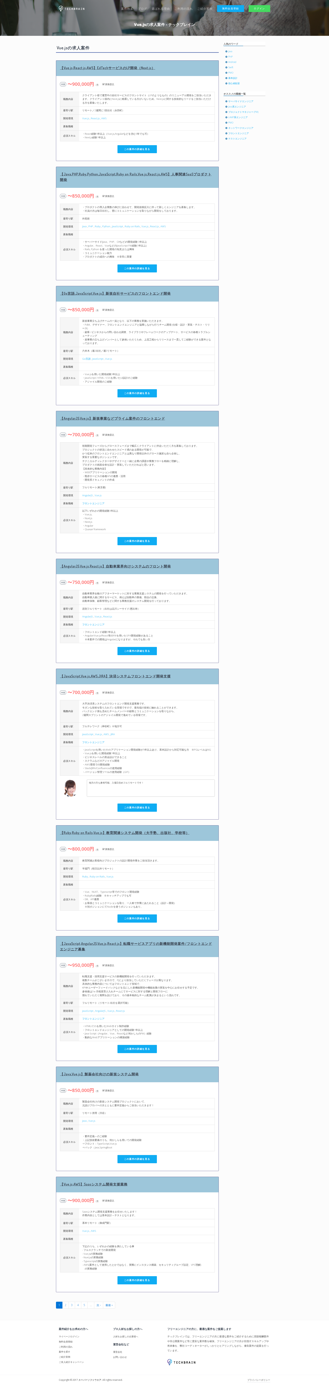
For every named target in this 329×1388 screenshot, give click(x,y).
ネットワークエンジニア (240, 128)
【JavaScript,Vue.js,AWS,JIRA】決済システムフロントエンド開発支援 (115, 676)
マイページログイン (69, 1336)
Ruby (98, 226)
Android (232, 62)
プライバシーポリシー (258, 1380)
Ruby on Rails (132, 226)
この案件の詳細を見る (137, 149)
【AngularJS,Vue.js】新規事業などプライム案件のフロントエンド (112, 418)
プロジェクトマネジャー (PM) (243, 112)
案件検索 (127, 8)
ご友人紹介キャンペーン (71, 1362)
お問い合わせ (120, 1357)
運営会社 (117, 1352)
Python (106, 226)
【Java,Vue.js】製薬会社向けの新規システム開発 (99, 1074)
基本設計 (232, 78)
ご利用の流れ (183, 8)
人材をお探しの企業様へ (125, 1336)
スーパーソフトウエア (89, 1380)
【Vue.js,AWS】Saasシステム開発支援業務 (94, 1184)
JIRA (113, 734)
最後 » (109, 1305)
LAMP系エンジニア (238, 117)
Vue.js (85, 118)
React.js (95, 118)
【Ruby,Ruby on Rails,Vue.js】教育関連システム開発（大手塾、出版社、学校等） (124, 833)
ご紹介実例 (204, 8)
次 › (99, 1305)
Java (84, 226)
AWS (104, 118)
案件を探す (64, 1351)
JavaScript (117, 226)
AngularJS (87, 495)
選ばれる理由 (161, 8)
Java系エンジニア (237, 106)
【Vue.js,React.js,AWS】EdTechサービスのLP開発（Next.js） (107, 68)
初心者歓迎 (234, 83)
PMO (230, 72)
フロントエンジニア (93, 503)
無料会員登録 (230, 8)
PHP (90, 226)
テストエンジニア (237, 138)
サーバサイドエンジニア (240, 101)
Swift (230, 67)
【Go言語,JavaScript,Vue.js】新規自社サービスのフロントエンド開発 (115, 293)
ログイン (259, 8)
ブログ (142, 8)
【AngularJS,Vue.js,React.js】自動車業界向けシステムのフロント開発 (115, 566)
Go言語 (86, 358)
